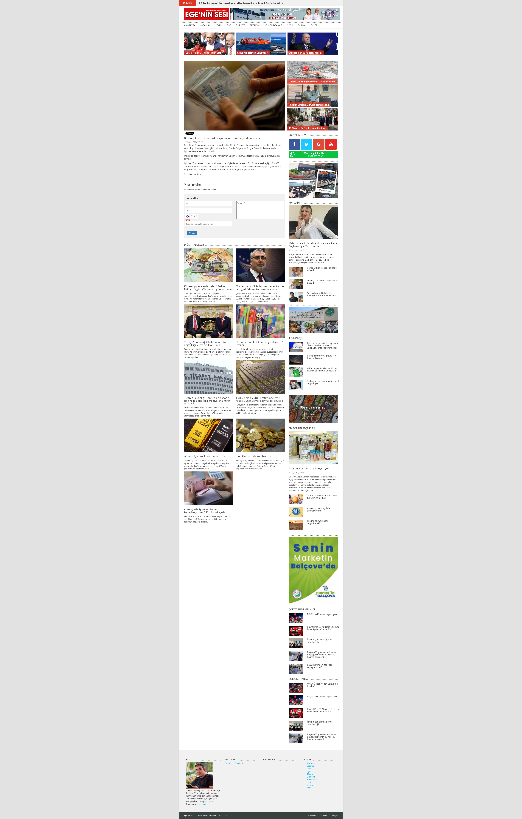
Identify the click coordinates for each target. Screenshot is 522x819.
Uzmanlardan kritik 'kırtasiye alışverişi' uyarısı (259, 343)
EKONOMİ (255, 25)
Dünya (310, 785)
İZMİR (219, 25)
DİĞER (314, 25)
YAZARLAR (205, 25)
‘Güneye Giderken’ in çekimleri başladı (322, 281)
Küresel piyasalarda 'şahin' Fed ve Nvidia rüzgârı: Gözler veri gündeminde (208, 288)
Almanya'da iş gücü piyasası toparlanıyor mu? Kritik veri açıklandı (206, 511)
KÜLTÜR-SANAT (273, 25)
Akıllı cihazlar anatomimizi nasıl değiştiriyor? (323, 382)
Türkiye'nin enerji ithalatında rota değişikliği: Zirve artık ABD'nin (205, 343)
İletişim (335, 815)
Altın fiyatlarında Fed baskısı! (253, 456)
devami (202, 804)
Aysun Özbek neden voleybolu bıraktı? (322, 685)
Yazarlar (310, 766)
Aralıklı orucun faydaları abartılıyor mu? (319, 509)
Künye (324, 815)
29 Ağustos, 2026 (296, 472)
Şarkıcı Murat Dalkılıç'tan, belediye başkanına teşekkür (321, 294)
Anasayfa (311, 763)
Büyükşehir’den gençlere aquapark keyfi (319, 666)
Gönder (192, 233)
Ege (308, 771)
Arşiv (309, 787)
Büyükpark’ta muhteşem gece (322, 614)
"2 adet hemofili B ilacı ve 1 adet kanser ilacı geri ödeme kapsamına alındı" (260, 288)
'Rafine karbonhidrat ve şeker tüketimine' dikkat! (322, 497)
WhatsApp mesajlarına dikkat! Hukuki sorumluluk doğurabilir (322, 369)
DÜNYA (302, 25)
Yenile (187, 220)
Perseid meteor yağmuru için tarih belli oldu (321, 357)
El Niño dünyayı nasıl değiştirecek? (317, 522)
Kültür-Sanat (312, 779)
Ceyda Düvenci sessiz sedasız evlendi (322, 269)
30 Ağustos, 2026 (296, 250)
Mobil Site (312, 815)
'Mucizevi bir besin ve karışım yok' (309, 468)
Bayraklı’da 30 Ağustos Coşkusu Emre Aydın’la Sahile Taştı (323, 628)
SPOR (290, 25)
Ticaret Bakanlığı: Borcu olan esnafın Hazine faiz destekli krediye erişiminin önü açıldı (207, 400)
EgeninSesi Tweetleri (234, 763)
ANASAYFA (189, 25)
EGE (229, 25)
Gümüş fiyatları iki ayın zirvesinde (204, 456)
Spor (309, 782)
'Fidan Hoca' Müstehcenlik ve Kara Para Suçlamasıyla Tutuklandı (313, 245)
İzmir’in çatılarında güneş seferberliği (320, 640)
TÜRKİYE (240, 25)
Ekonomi (311, 776)
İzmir (309, 768)
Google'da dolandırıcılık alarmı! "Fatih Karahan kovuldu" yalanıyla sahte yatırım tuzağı (322, 345)
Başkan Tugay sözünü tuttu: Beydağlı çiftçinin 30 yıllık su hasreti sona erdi (321, 654)
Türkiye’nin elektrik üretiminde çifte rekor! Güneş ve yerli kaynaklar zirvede (259, 399)
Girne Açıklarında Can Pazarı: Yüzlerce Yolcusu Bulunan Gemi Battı (230, 3)
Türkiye (310, 774)
